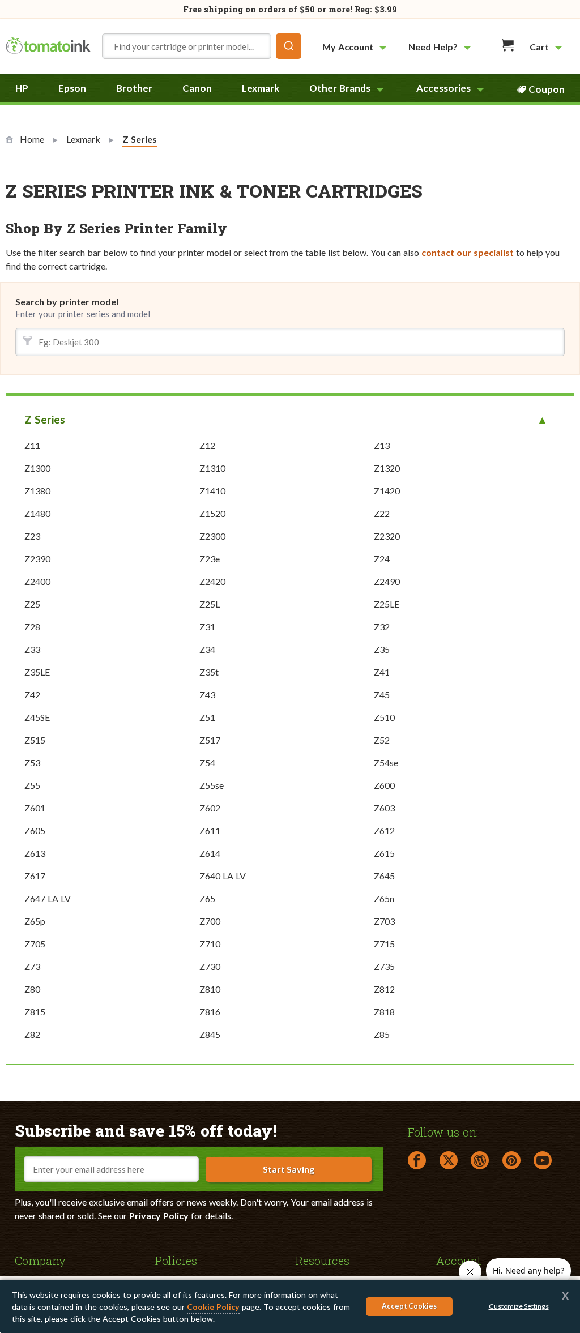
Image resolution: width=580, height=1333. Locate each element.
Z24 (382, 558)
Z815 (34, 1011)
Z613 (34, 853)
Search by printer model (66, 301)
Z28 (32, 626)
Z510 (384, 717)
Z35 (382, 649)
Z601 (34, 807)
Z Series (44, 419)
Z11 (32, 445)
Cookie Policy (213, 1306)
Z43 (207, 694)
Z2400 (37, 581)
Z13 (382, 445)
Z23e (209, 558)
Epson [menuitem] (72, 88)
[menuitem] (355, 46)
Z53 (32, 762)
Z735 (384, 966)
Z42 (32, 694)
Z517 (209, 739)
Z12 (207, 445)
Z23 (32, 536)
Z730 (209, 966)
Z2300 (212, 536)
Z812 (384, 989)
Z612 (384, 830)
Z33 (32, 649)
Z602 (209, 807)
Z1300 (37, 468)
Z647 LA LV (47, 898)
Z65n (384, 898)
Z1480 (37, 513)
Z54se (386, 762)
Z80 (32, 989)
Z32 (382, 626)
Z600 (384, 785)
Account (458, 1260)
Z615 (384, 853)
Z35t (209, 671)
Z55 (32, 785)
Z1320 (387, 468)
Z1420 (387, 490)
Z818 (384, 1011)
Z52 (382, 739)
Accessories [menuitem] (443, 88)
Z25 (32, 604)
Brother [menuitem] (134, 88)
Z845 (209, 1034)
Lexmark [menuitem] (260, 88)
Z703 (384, 921)
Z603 (384, 807)
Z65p (34, 921)
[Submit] (288, 46)
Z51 (207, 717)
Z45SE (37, 717)
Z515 (34, 739)
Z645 (384, 875)
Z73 (32, 966)
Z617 (34, 875)
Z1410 (212, 490)
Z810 (209, 989)
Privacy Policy (159, 1215)
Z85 (382, 1034)
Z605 (34, 830)
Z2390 (37, 558)
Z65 (207, 898)
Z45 (382, 694)
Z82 (32, 1034)
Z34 (207, 649)
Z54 (207, 762)
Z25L (209, 604)
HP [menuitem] (21, 88)
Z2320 (387, 536)
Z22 (382, 513)
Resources (322, 1260)
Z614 (209, 853)
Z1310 (212, 468)
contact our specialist (467, 252)
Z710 (209, 943)
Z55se (211, 785)
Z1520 (212, 513)
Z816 (209, 1011)
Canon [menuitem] (197, 88)
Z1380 (37, 490)
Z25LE (386, 604)
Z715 (384, 943)
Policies (176, 1260)
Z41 (382, 671)
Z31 (207, 626)
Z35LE (37, 671)
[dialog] (290, 1306)
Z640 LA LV (222, 875)
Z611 (209, 830)
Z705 (34, 943)
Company (40, 1260)
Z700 (209, 921)
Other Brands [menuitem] (339, 88)
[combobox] (201, 46)
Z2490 (387, 581)
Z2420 (212, 581)
